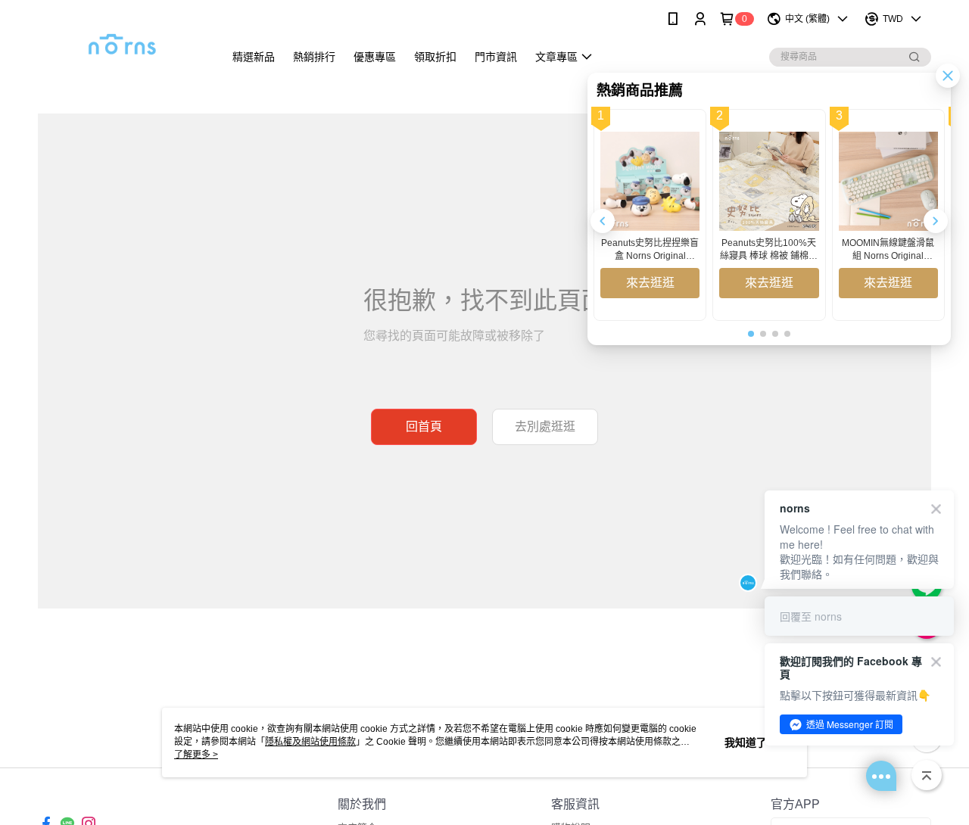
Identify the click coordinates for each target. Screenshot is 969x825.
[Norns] (122, 39)
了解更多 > (196, 754)
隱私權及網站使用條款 (310, 741)
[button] (936, 221)
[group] (650, 215)
